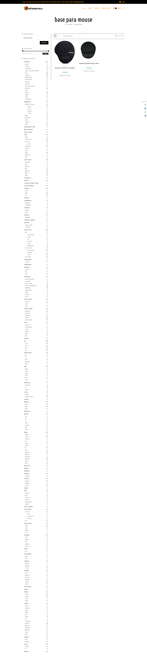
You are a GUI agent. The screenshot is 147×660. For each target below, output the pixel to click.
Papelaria (26, 473)
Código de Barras (29, 396)
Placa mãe (26, 535)
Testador (27, 294)
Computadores (27, 200)
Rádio (26, 90)
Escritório (27, 476)
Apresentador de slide (29, 126)
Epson (26, 193)
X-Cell (26, 380)
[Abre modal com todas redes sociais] (145, 115)
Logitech (27, 452)
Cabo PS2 (27, 439)
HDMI (26, 152)
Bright (26, 369)
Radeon (27, 530)
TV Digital (27, 227)
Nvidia (26, 525)
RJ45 (26, 212)
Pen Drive (26, 478)
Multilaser (27, 170)
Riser (26, 532)
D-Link (29, 108)
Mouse (25, 432)
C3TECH (27, 436)
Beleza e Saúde (28, 132)
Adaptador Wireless (30, 104)
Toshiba (27, 504)
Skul (26, 427)
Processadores (27, 553)
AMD (26, 556)
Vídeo (26, 124)
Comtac (29, 106)
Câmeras (26, 180)
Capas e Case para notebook (32, 70)
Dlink (26, 371)
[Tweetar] (145, 108)
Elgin (26, 495)
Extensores (27, 267)
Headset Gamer (28, 352)
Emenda (27, 210)
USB (26, 271)
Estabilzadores (27, 264)
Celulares (27, 75)
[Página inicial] (65, 24)
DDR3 (26, 404)
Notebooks (27, 88)
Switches (26, 591)
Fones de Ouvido (28, 308)
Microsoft (27, 456)
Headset (27, 317)
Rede (26, 119)
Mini (26, 168)
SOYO (26, 429)
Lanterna (27, 81)
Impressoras (27, 382)
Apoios (26, 605)
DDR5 (26, 408)
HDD (26, 348)
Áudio (26, 115)
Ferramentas (27, 276)
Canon (26, 190)
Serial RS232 (31, 516)
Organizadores (28, 290)
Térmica (27, 389)
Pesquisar (44, 42)
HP (25, 195)
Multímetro (28, 287)
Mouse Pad (64, 65)
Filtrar (45, 53)
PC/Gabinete (28, 205)
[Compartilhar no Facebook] (145, 104)
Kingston (27, 481)
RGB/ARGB (27, 217)
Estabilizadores (28, 259)
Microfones (27, 411)
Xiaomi (26, 584)
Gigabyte (27, 544)
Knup (26, 164)
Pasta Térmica (28, 247)
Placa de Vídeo (28, 523)
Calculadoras (28, 68)
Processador (28, 256)
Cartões (27, 394)
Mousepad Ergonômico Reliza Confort (89, 63)
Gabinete (26, 338)
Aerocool (27, 324)
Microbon (30, 241)
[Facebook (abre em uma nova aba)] (120, 2)
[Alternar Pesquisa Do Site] (124, 8)
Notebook (27, 154)
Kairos (26, 303)
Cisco (26, 573)
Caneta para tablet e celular (31, 183)
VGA (26, 157)
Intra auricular (28, 319)
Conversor (27, 141)
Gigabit (27, 596)
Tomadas (27, 122)
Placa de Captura (28, 506)
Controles (26, 214)
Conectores (27, 207)
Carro (26, 72)
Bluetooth (27, 117)
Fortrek (27, 331)
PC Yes (29, 243)
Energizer (27, 497)
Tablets (27, 94)
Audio (29, 143)
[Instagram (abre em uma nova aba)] (123, 2)
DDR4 (26, 406)
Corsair (29, 237)
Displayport (28, 146)
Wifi (26, 274)
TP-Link (29, 113)
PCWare (27, 546)
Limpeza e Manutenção (30, 285)
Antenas (27, 64)
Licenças (26, 399)
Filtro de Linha (28, 299)
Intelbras (27, 563)
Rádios (26, 173)
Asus (26, 541)
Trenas (26, 296)
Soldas (26, 292)
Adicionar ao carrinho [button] (65, 75)
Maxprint (27, 166)
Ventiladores (28, 99)
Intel (26, 558)
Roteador (26, 570)
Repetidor (26, 561)
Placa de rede (27, 509)
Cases (26, 343)
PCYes (26, 333)
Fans (26, 232)
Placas (25, 548)
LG (25, 420)
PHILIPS (26, 488)
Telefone (26, 637)
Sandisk (27, 485)
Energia (27, 269)
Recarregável (28, 501)
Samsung (27, 425)
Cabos (25, 134)
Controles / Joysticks (29, 220)
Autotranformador (29, 279)
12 (118, 35)
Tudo (123, 35)
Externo (27, 345)
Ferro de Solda (28, 283)
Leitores (26, 392)
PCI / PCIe (27, 511)
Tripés (26, 97)
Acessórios (27, 61)
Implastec (30, 252)
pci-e (26, 551)
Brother (27, 646)
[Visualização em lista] (58, 35)
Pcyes (26, 422)
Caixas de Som (27, 159)
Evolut (26, 443)
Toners (26, 644)
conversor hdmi (29, 225)
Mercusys (30, 111)
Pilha (25, 490)
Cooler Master (31, 234)
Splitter (26, 589)
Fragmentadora (28, 77)
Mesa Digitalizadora (30, 86)
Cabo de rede (28, 139)
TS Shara (27, 261)
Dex (28, 239)
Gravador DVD (28, 79)
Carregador (28, 281)
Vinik (26, 175)
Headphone (28, 315)
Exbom (26, 373)
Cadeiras (27, 66)
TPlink (26, 600)
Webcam (26, 651)
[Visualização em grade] (55, 35)
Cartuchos (26, 188)
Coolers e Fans (27, 229)
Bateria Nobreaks (28, 129)
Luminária (27, 83)
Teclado (26, 603)
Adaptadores (27, 101)
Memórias (26, 401)
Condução (27, 313)
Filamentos (27, 385)
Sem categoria (27, 586)
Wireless (30, 518)
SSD (26, 350)
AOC (26, 416)
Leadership (27, 621)
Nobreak (26, 468)
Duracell (27, 493)
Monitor (26, 413)
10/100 (26, 594)
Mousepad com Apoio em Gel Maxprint (65, 68)
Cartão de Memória (29, 185)
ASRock (27, 539)
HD (25, 341)
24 (120, 35)
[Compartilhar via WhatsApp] (145, 112)
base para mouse (78, 24)
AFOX (26, 537)
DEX (26, 441)
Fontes (26, 150)
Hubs (25, 366)
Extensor (27, 148)
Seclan (26, 598)
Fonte (25, 322)
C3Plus (26, 612)
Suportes (27, 92)
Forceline (27, 301)
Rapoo (26, 460)
